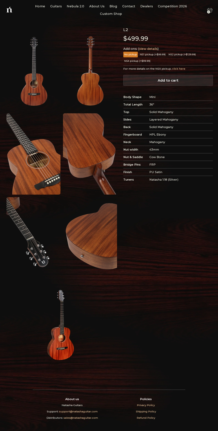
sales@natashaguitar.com (81, 417)
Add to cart (168, 80)
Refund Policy (146, 417)
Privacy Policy (146, 405)
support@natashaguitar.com (78, 411)
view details (148, 49)
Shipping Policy (146, 411)
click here (178, 68)
